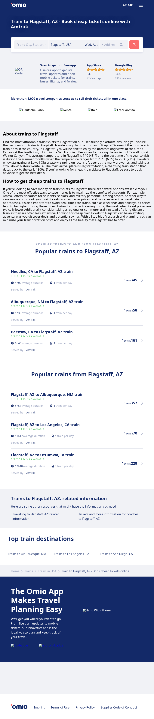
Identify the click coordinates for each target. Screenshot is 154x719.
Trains (28, 571)
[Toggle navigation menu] (141, 5)
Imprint (39, 707)
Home (15, 571)
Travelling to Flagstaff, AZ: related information (36, 516)
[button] (91, 44)
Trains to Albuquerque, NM (27, 554)
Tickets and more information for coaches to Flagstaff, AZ (108, 516)
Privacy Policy (85, 707)
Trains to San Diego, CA (116, 554)
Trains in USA (47, 571)
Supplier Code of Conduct (119, 707)
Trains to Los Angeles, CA (71, 554)
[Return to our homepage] (18, 5)
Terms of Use (60, 707)
